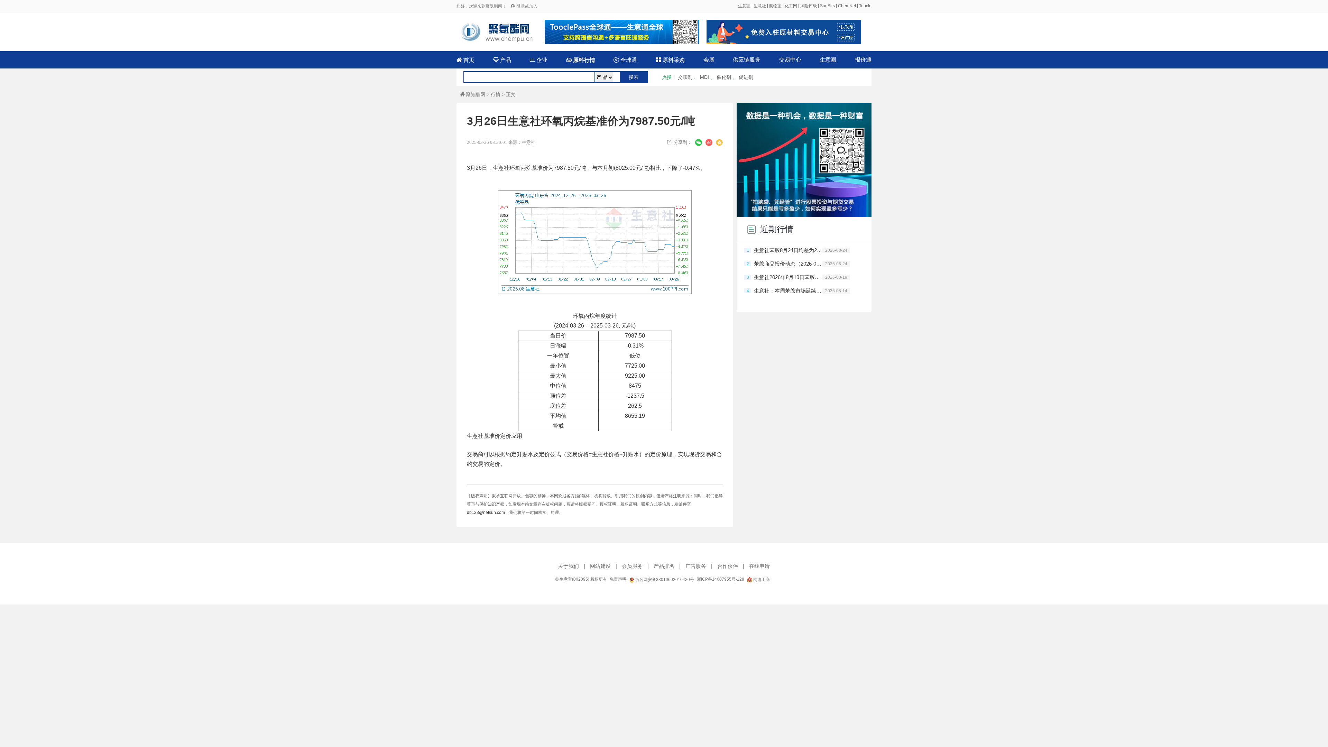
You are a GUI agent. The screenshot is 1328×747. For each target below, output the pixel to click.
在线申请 (759, 566)
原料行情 (580, 60)
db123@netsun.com (486, 512)
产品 (502, 60)
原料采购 (670, 60)
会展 (708, 60)
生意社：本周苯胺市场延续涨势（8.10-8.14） (788, 291)
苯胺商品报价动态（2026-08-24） (788, 264)
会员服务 (632, 566)
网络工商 (761, 579)
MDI (704, 77)
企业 (538, 60)
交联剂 (685, 77)
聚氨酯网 (472, 94)
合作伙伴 (727, 566)
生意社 (760, 5)
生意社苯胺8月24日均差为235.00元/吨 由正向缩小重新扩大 (788, 250)
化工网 (791, 5)
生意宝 (744, 5)
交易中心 (790, 60)
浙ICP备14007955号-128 (720, 579)
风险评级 (808, 5)
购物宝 (775, 5)
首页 (465, 60)
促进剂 (746, 77)
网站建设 (600, 566)
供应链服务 (746, 60)
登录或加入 (527, 6)
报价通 (863, 60)
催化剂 (724, 77)
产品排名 (664, 566)
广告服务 (695, 566)
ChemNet (847, 5)
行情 (495, 94)
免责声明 (618, 579)
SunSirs (827, 5)
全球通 (625, 60)
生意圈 (828, 60)
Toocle (865, 5)
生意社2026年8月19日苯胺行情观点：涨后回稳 (788, 277)
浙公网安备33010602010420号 (664, 579)
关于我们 (568, 566)
